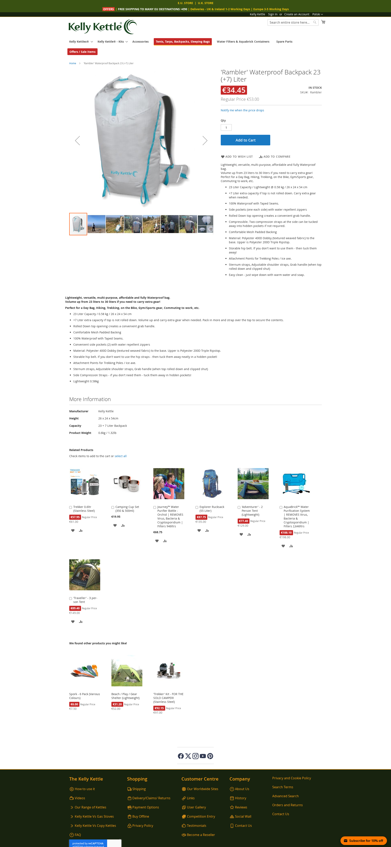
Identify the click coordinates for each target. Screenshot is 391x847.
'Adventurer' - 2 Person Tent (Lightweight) (252, 510)
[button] (317, 14)
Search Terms (282, 787)
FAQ (78, 835)
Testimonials (196, 825)
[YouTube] (202, 756)
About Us (242, 789)
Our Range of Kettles (90, 807)
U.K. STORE (205, 3)
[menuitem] (80, 41)
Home (72, 63)
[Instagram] (195, 756)
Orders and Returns (287, 805)
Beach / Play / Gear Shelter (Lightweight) (125, 696)
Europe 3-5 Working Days (271, 9)
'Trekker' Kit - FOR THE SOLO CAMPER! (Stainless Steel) (168, 698)
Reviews (241, 807)
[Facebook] (181, 756)
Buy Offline (140, 816)
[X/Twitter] (188, 756)
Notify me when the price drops (242, 110)
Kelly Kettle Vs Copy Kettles (95, 825)
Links (191, 798)
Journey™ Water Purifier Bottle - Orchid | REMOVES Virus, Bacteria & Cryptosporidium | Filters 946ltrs (170, 516)
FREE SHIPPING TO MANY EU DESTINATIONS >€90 (152, 9)
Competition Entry (201, 816)
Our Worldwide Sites (202, 789)
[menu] (195, 46)
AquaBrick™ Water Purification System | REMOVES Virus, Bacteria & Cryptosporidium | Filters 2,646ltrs (297, 516)
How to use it (85, 789)
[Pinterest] (210, 756)
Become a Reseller (201, 835)
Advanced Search (285, 796)
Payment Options (145, 807)
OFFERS (109, 9)
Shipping (139, 789)
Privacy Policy (142, 825)
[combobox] (293, 22)
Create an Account (296, 14)
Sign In (273, 14)
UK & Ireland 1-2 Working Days (228, 9)
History (240, 798)
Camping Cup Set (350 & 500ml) (127, 509)
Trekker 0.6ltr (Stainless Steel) (84, 509)
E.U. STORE (185, 3)
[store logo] (102, 26)
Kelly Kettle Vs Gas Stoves (94, 816)
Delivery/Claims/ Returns (151, 798)
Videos (80, 798)
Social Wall (243, 816)
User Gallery (196, 807)
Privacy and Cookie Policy (291, 778)
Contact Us (243, 825)
